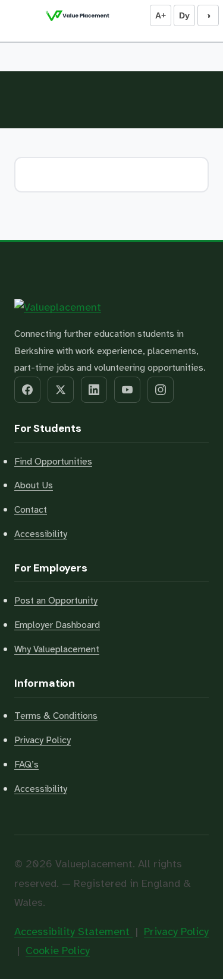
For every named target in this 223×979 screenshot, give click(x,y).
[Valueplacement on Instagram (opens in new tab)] (160, 390)
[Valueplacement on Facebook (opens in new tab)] (27, 390)
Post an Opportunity (56, 601)
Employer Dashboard (57, 625)
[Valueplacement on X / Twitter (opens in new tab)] (61, 390)
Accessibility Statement (73, 931)
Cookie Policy (58, 950)
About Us (33, 485)
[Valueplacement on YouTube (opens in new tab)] (127, 390)
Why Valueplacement (56, 649)
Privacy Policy (42, 740)
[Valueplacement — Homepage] (77, 15)
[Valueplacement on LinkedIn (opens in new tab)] (94, 390)
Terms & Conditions (56, 716)
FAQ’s (26, 764)
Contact (30, 510)
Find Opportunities (53, 462)
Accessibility (40, 534)
